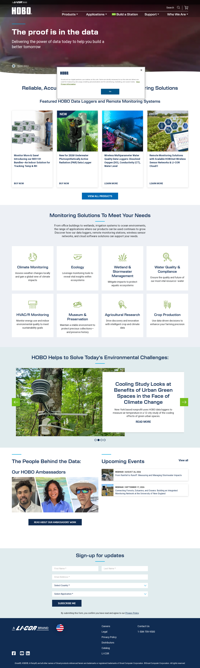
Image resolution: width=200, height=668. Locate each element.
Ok (110, 91)
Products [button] (69, 14)
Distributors (108, 642)
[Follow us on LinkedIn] (28, 653)
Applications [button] (95, 14)
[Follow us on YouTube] (22, 653)
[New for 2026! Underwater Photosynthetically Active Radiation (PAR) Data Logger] (77, 149)
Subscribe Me (67, 603)
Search (178, 7)
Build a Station (127, 14)
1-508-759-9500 (146, 631)
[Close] (141, 70)
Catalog (106, 648)
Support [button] (151, 14)
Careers (106, 626)
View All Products (100, 196)
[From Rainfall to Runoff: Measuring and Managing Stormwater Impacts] (145, 475)
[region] (101, 83)
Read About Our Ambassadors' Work (55, 522)
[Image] (100, 2)
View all (183, 460)
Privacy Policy (132, 613)
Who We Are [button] (176, 14)
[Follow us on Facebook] (14, 653)
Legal (104, 631)
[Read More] (143, 402)
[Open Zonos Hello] (60, 628)
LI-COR (105, 653)
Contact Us (144, 626)
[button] (186, 8)
